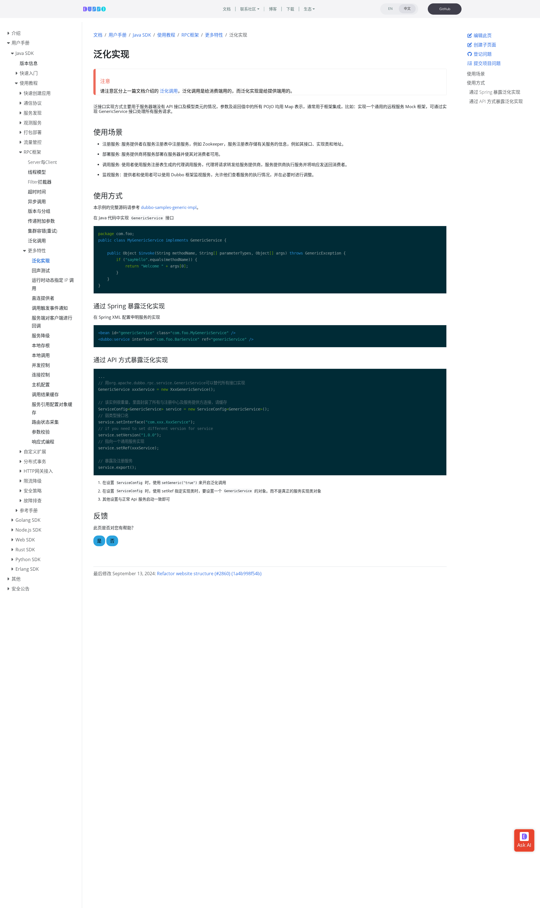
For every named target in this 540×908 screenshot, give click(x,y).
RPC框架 (190, 35)
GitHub (444, 8)
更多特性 (214, 35)
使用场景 (476, 73)
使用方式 (476, 83)
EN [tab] (390, 8)
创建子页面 (484, 45)
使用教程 (166, 35)
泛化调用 (169, 91)
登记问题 (482, 54)
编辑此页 (482, 35)
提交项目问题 (486, 63)
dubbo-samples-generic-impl (169, 207)
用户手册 (118, 35)
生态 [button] (308, 9)
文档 (97, 35)
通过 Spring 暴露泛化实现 (494, 92)
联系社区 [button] (248, 9)
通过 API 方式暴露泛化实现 (496, 101)
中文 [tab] (407, 8)
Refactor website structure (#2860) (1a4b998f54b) (209, 573)
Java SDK (142, 35)
